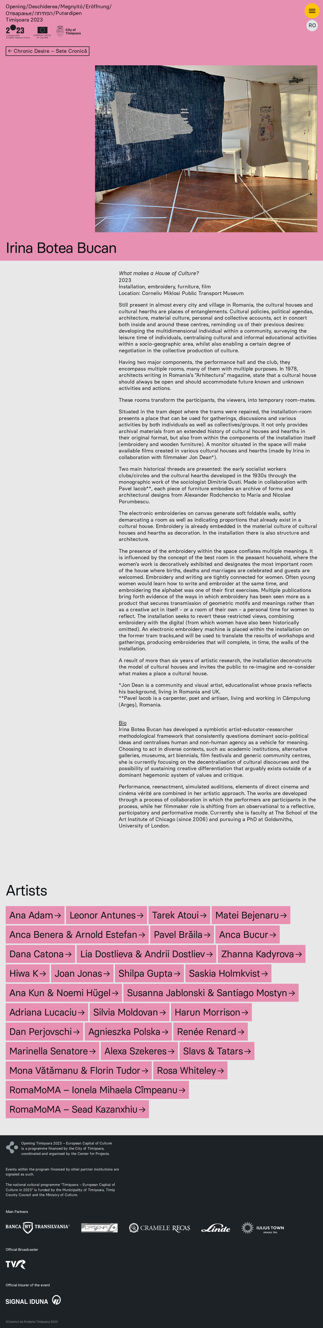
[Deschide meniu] (312, 10)
